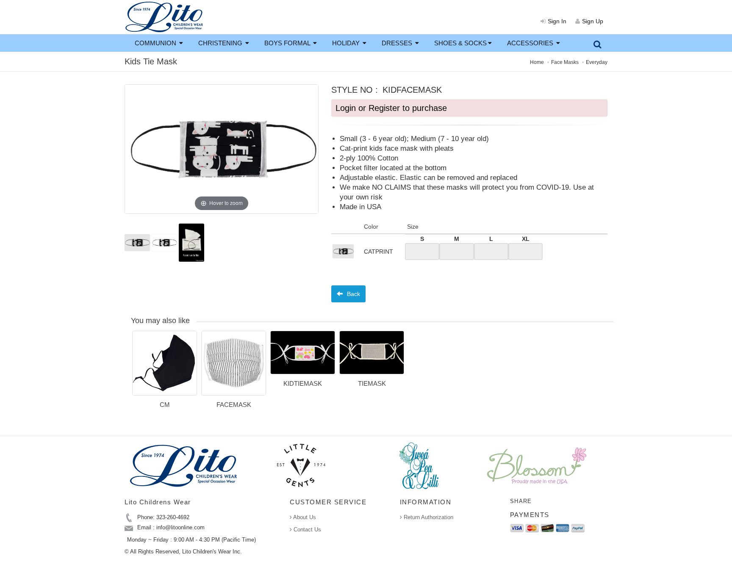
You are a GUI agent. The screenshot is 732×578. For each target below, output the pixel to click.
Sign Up (592, 21)
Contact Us (306, 529)
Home (537, 62)
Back (352, 293)
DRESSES (398, 43)
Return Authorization (427, 517)
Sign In (557, 21)
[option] (164, 373)
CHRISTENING (221, 43)
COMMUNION (156, 43)
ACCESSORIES (531, 43)
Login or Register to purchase (391, 108)
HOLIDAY (346, 43)
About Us (304, 517)
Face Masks (565, 62)
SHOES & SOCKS (460, 43)
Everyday (596, 62)
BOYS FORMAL (288, 43)
